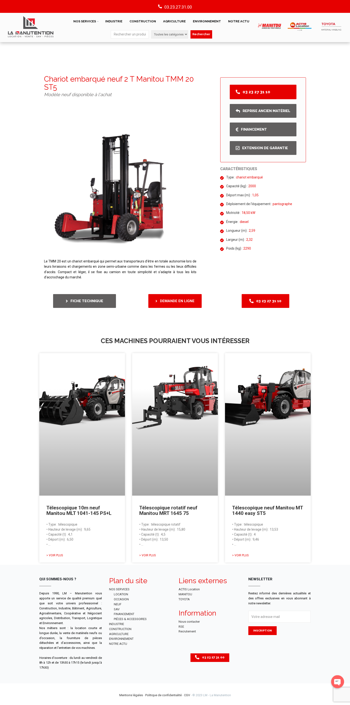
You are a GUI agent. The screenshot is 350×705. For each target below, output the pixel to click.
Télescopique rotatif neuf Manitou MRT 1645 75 (168, 510)
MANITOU (185, 594)
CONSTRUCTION (143, 21)
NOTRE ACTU (238, 21)
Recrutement (187, 631)
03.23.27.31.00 (178, 7)
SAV (117, 609)
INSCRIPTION (262, 630)
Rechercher (201, 34)
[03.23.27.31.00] (160, 6)
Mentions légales (131, 695)
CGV (187, 695)
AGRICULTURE (174, 21)
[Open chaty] (337, 681)
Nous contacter (189, 621)
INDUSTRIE (113, 21)
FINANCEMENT (124, 614)
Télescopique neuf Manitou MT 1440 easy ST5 (267, 510)
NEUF (117, 604)
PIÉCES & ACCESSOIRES (130, 619)
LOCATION (121, 594)
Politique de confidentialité (163, 695)
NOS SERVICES (84, 21)
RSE (181, 626)
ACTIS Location (189, 589)
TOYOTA (184, 599)
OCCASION (121, 599)
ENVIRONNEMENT (207, 21)
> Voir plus (54, 555)
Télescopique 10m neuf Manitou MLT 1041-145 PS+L (78, 510)
